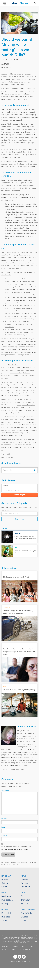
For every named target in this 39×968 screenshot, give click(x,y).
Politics (24, 883)
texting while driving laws (26, 405)
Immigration (7, 900)
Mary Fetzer (7, 68)
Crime (15, 59)
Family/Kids (26, 913)
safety (8, 454)
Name (4, 819)
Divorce (24, 916)
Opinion (5, 883)
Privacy (4, 903)
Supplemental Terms (28, 941)
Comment (5, 790)
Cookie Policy (22, 942)
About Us (5, 949)
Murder (24, 903)
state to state (6, 275)
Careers (32, 946)
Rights (4, 893)
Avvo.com (5, 946)
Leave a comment (7, 457)
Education (25, 886)
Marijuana (6, 896)
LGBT (23, 920)
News (4, 527)
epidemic (18, 127)
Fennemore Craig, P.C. (18, 373)
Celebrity (25, 879)
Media (24, 946)
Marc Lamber (13, 365)
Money (4, 910)
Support (16, 946)
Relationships (28, 910)
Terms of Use (19, 941)
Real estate (6, 913)
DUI (20, 59)
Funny (4, 886)
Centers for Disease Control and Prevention (21, 252)
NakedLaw (6, 876)
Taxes (4, 920)
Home (3, 862)
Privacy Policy (25, 949)
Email (3, 827)
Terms (14, 949)
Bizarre (4, 879)
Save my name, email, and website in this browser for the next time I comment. (16, 848)
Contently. (24, 765)
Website (4, 836)
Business (5, 916)
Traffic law (6, 59)
